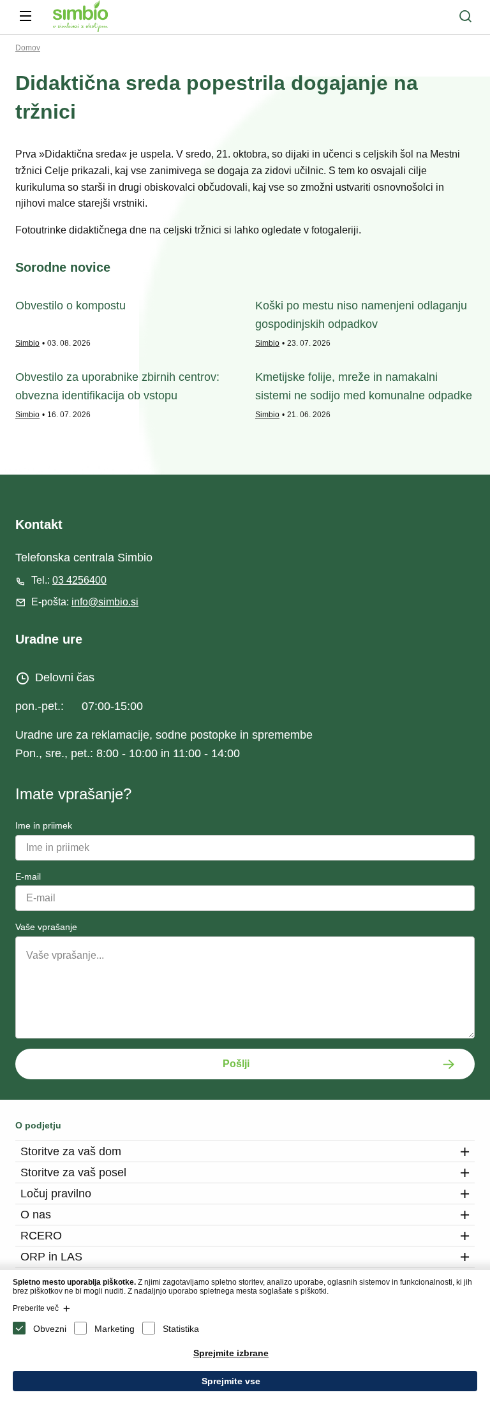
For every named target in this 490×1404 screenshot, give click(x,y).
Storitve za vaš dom (70, 1151)
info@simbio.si (104, 601)
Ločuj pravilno (55, 1193)
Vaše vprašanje (46, 927)
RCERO (41, 1235)
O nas (35, 1214)
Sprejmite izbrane (231, 1353)
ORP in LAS (51, 1256)
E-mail (28, 876)
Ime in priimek (43, 825)
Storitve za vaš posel (73, 1172)
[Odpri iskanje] (465, 16)
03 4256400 (79, 580)
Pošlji (236, 1063)
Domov (27, 47)
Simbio (27, 343)
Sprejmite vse (231, 1381)
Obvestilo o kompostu (70, 305)
